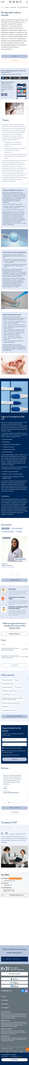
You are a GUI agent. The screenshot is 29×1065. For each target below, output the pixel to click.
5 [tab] (13, 803)
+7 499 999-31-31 (7, 885)
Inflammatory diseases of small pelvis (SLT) (11, 703)
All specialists (5, 528)
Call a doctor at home (14, 973)
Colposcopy (17, 680)
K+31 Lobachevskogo (17, 528)
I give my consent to (14, 751)
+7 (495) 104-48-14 (16, 959)
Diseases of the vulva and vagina (9, 710)
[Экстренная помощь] (27, 1049)
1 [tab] (5, 803)
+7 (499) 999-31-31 (6, 990)
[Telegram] (22, 990)
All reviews (14, 812)
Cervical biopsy (18, 687)
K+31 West (18, 531)
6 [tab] (15, 803)
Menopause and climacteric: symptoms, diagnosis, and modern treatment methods (12, 698)
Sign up (14, 56)
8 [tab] (19, 803)
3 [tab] (9, 803)
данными (20, 1056)
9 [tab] (22, 803)
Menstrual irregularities (7, 680)
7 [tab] (17, 803)
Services (7, 7)
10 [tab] (24, 803)
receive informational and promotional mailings (14, 751)
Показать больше (14, 634)
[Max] (26, 990)
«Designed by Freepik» (7, 1048)
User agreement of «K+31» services (10, 755)
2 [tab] (7, 803)
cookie (9, 1056)
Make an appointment (20, 559)
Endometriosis (5, 706)
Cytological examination (7, 687)
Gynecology (13, 7)
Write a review (14, 808)
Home (2, 7)
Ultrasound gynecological (7, 683)
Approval (12, 748)
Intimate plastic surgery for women (9, 691)
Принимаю (14, 1060)
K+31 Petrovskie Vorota (7, 531)
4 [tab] (11, 803)
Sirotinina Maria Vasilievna (17, 791)
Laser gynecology (6, 694)
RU (7, 1052)
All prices (14, 665)
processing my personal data (15, 748)
